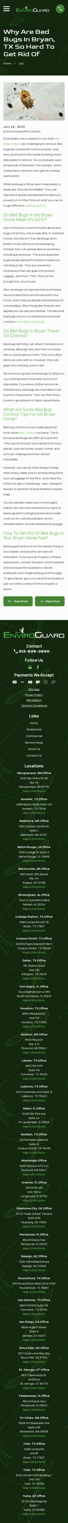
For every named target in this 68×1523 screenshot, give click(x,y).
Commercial (34, 736)
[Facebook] (38, 667)
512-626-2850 (34, 651)
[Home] (32, 9)
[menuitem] (34, 689)
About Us (34, 749)
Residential (34, 729)
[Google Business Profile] (30, 667)
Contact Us (34, 755)
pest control (27, 433)
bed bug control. (35, 206)
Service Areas (34, 743)
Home (34, 723)
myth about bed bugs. (30, 322)
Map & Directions (34, 791)
